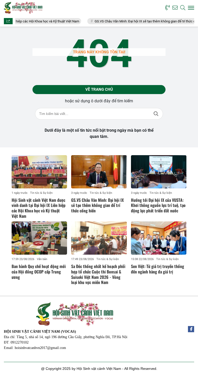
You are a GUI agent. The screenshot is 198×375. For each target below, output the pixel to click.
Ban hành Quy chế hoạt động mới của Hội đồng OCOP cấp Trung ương (39, 271)
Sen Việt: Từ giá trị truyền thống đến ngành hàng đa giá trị (157, 269)
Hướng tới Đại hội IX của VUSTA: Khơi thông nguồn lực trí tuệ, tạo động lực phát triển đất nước (158, 205)
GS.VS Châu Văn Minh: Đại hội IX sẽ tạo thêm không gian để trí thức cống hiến (97, 205)
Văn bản (42, 259)
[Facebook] (191, 329)
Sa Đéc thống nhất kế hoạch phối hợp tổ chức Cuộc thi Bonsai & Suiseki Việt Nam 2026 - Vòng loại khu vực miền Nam (98, 274)
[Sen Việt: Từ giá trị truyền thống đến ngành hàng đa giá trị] (158, 238)
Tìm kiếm (156, 114)
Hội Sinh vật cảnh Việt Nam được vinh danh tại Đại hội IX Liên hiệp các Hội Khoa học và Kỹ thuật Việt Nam (38, 208)
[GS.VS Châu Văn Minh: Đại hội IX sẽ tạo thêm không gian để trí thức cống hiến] (99, 171)
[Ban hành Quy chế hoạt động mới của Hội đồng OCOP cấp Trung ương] (39, 238)
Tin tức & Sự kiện (41, 193)
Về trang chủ (99, 89)
